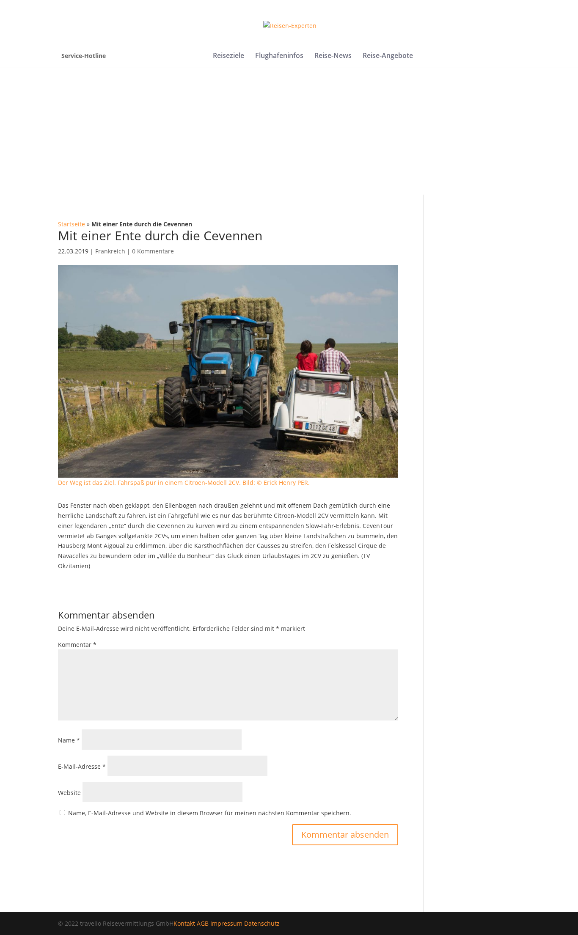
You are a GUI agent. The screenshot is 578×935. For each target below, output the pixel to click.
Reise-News (333, 56)
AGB (203, 923)
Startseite (71, 224)
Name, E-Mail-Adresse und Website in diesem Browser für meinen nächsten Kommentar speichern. (209, 813)
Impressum (226, 923)
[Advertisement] (289, 131)
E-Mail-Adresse (82, 766)
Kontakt (184, 923)
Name (69, 740)
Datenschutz (262, 923)
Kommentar (77, 645)
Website (69, 793)
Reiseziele (228, 56)
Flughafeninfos (279, 56)
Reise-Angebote (388, 56)
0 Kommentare (153, 251)
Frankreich (110, 251)
